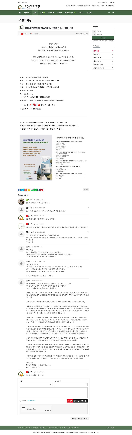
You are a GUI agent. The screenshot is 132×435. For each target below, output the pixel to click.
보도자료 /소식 (98, 64)
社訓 (19, 427)
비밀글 (23, 400)
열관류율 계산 (70, 5)
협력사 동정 (97, 61)
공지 (35, 13)
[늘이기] (82, 401)
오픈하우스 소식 (98, 68)
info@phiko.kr (94, 432)
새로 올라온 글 (102, 2)
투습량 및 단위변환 (83, 5)
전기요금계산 (110, 5)
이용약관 (27, 427)
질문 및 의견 (69, 13)
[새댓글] (78, 401)
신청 (41, 13)
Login (104, 38)
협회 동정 (96, 54)
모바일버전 (110, 427)
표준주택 (51, 13)
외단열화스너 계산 (98, 5)
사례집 (80, 13)
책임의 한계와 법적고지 (71, 427)
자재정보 (89, 13)
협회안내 (27, 13)
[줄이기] (86, 401)
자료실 (59, 13)
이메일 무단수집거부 (54, 427)
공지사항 (26, 20)
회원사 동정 (97, 58)
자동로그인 (97, 40)
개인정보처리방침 (38, 427)
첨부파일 (32, 400)
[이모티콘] (75, 401)
